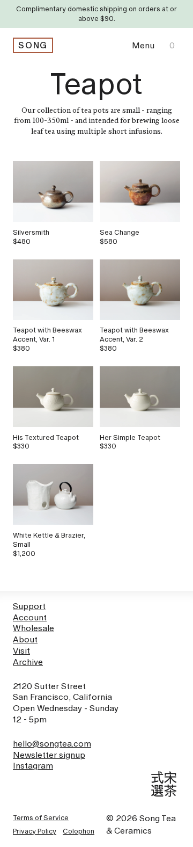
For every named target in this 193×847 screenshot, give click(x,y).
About (25, 639)
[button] (143, 45)
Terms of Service (41, 818)
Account (30, 617)
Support (29, 606)
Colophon (78, 831)
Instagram (33, 765)
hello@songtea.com (52, 743)
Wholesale (33, 628)
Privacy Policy (34, 831)
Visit (21, 650)
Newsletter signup (49, 755)
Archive (28, 662)
